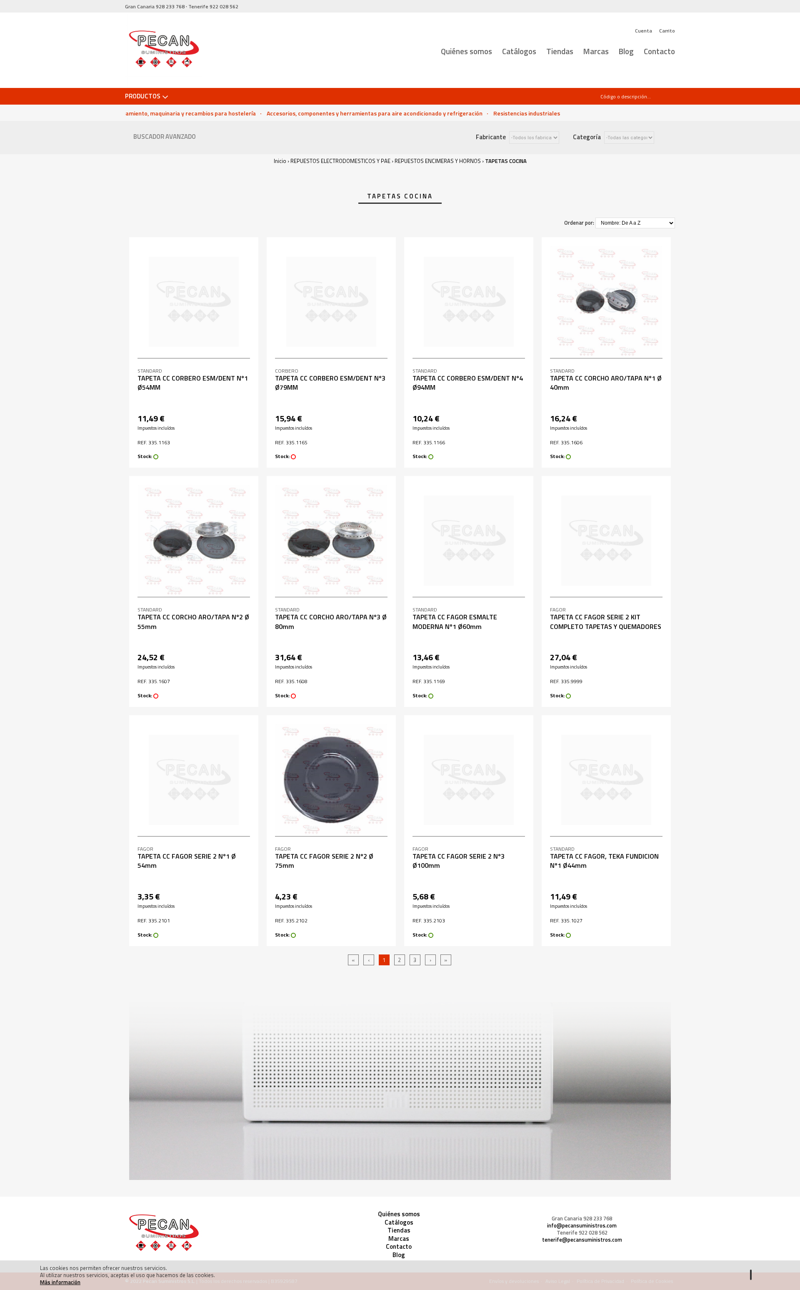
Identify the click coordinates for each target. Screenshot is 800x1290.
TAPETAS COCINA (506, 161)
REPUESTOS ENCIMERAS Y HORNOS (438, 161)
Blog (626, 51)
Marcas (596, 51)
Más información (60, 1282)
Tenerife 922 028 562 (582, 1232)
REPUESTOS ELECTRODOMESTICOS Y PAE (340, 161)
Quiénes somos (466, 51)
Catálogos (519, 51)
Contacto (659, 51)
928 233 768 (155, 6)
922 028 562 (213, 6)
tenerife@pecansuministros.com (582, 1239)
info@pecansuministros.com (582, 1225)
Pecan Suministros (163, 50)
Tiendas (559, 51)
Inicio (280, 161)
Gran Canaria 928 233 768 (582, 1218)
